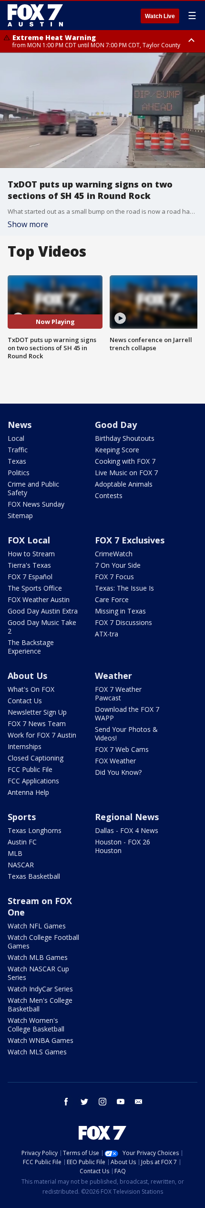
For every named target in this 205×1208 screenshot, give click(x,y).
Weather (113, 675)
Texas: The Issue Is (124, 588)
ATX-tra (106, 633)
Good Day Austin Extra (43, 610)
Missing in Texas (120, 610)
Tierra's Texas (29, 565)
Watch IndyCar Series (40, 988)
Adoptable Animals (124, 484)
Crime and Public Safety (33, 488)
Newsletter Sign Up (37, 712)
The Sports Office (35, 588)
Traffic (18, 449)
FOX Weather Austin (39, 599)
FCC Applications (33, 780)
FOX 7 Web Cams (122, 749)
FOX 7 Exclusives (129, 540)
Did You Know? (118, 772)
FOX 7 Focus (114, 576)
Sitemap (20, 515)
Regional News (127, 817)
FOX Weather (115, 760)
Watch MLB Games (38, 957)
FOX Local (29, 540)
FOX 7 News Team (37, 723)
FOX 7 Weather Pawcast (118, 693)
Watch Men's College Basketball (40, 1004)
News (19, 424)
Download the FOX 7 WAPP (127, 713)
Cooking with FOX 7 (125, 461)
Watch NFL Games (37, 925)
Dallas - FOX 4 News (126, 830)
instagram (102, 1101)
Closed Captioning (35, 757)
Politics (19, 472)
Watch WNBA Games (40, 1040)
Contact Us (25, 700)
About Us (27, 675)
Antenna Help (28, 792)
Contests (109, 495)
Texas (17, 461)
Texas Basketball (34, 876)
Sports (22, 817)
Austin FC (22, 841)
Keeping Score (117, 449)
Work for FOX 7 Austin (42, 734)
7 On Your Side (118, 565)
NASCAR (21, 864)
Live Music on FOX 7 (126, 472)
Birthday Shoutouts (124, 438)
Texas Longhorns (35, 830)
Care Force (112, 599)
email (138, 1101)
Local (16, 438)
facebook (66, 1101)
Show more (28, 224)
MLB (15, 853)
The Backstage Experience (31, 647)
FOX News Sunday (36, 504)
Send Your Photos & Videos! (126, 733)
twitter (84, 1101)
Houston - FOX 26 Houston (122, 846)
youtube (120, 1101)
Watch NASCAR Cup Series (38, 973)
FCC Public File (30, 769)
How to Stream (31, 553)
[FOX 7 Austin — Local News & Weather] (35, 15)
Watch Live (160, 16)
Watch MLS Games (37, 1051)
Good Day (116, 424)
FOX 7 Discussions (123, 622)
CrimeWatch (114, 553)
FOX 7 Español (30, 576)
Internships (24, 746)
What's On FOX (31, 689)
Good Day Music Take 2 (42, 626)
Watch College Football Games (43, 941)
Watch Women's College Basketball (36, 1024)
